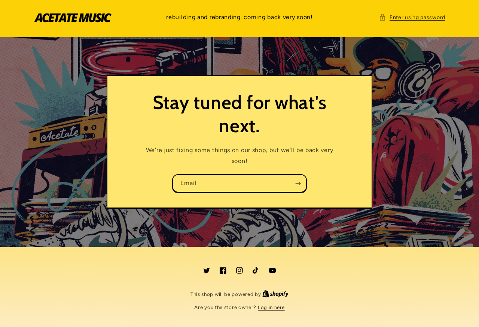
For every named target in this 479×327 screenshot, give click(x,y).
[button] (412, 17)
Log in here (271, 307)
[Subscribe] (298, 183)
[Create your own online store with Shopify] (275, 294)
